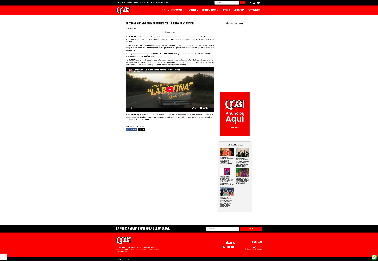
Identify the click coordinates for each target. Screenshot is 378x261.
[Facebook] (250, 3)
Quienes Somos (176, 10)
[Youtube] (258, 3)
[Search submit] (242, 2)
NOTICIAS (192, 10)
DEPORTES (226, 10)
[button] (131, 129)
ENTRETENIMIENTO (209, 10)
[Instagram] (254, 3)
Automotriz (239, 10)
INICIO (164, 10)
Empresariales (254, 10)
